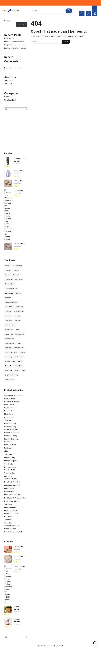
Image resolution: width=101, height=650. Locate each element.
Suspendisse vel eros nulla (14, 45)
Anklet (7, 266)
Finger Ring (19, 307)
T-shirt (16, 370)
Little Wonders (10, 507)
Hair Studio (8, 516)
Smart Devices (10, 529)
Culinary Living (10, 427)
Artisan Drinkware (11, 429)
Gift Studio (8, 464)
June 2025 (8, 80)
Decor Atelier (9, 470)
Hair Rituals (9, 411)
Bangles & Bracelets (12, 482)
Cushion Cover (10, 284)
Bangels (8, 270)
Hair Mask (8, 320)
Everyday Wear (10, 445)
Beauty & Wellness (11, 402)
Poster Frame (19, 357)
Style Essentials (10, 511)
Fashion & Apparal (11, 439)
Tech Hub (8, 523)
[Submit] (69, 10)
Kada (18, 329)
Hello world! (9, 38)
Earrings (8, 297)
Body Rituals (9, 404)
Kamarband (9, 334)
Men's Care (8, 414)
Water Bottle (9, 379)
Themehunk (58, 646)
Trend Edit (8, 520)
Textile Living (9, 473)
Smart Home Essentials (13, 532)
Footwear (8, 448)
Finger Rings (9, 488)
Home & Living (10, 467)
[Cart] (94, 13)
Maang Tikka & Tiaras (13, 495)
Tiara (23, 370)
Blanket (7, 275)
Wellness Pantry (10, 436)
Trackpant (8, 454)
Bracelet (16, 275)
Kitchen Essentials (11, 432)
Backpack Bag (17, 266)
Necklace (8, 348)
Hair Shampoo (10, 325)
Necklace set (19, 348)
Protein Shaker (10, 361)
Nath (19, 343)
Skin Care (8, 370)
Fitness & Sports (10, 461)
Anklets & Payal (10, 479)
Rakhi (20, 361)
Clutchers (18, 279)
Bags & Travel (9, 399)
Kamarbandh (19, 334)
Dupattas (7, 441)
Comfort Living (10, 424)
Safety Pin (8, 366)
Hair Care (8, 316)
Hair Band (8, 311)
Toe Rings (8, 504)
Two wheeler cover (12, 375)
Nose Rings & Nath (11, 501)
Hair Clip (17, 316)
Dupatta (19, 293)
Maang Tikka (9, 338)
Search (7, 21)
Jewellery (8, 476)
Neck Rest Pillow (11, 352)
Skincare (7, 420)
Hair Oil (17, 320)
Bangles (16, 270)
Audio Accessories (11, 525)
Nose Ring (8, 357)
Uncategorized (10, 100)
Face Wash (9, 307)
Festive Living (9, 457)
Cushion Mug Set (11, 288)
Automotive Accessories (14, 395)
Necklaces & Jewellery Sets (15, 498)
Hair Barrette (19, 311)
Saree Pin (18, 366)
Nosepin (22, 352)
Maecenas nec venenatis (14, 42)
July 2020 (8, 84)
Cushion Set (9, 293)
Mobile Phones (10, 343)
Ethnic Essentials (11, 513)
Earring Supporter (11, 302)
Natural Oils (9, 417)
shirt (6, 451)
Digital (6, 97)
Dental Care (9, 408)
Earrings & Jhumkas (12, 485)
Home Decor (9, 329)
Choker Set (9, 279)
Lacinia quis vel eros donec (15, 48)
